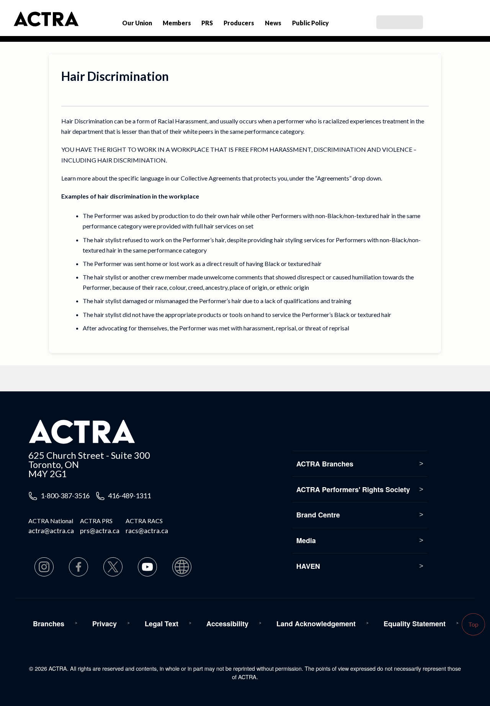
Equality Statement (415, 624)
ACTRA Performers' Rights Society (353, 489)
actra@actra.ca (51, 530)
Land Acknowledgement (316, 624)
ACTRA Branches (324, 464)
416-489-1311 (129, 495)
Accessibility (227, 624)
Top (473, 624)
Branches (48, 624)
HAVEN (308, 566)
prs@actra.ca (99, 530)
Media (306, 540)
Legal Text (161, 624)
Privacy (104, 624)
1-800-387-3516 (65, 495)
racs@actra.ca (147, 530)
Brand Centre (318, 515)
